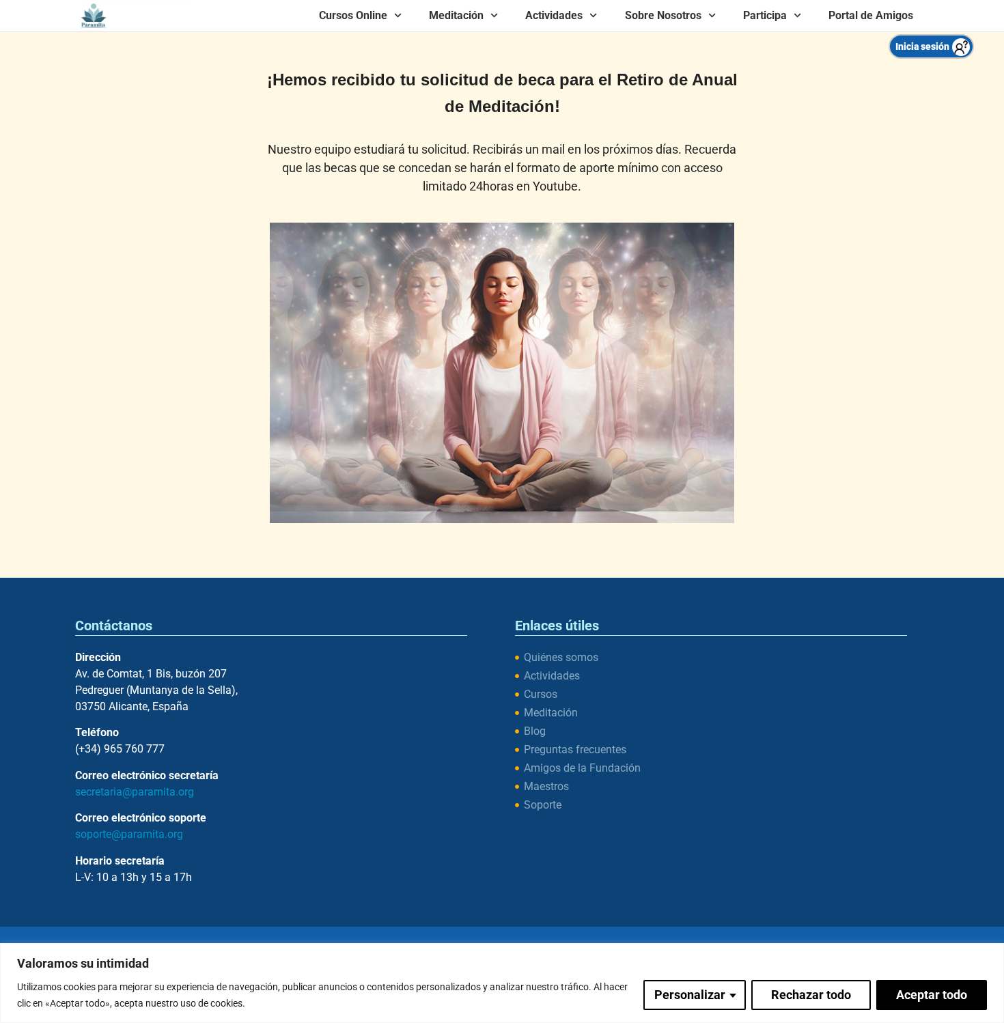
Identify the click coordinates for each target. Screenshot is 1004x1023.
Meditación (456, 15)
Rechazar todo (811, 994)
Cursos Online (353, 15)
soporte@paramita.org (129, 834)
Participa (765, 15)
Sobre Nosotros (663, 15)
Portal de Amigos (870, 15)
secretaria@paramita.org (134, 791)
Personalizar (689, 994)
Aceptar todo (931, 994)
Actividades (554, 15)
